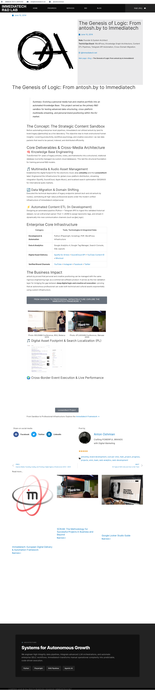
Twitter (87, 264)
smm (91, 460)
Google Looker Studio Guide (116, 535)
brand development (98, 457)
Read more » (16, 553)
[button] (22, 434)
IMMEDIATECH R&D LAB (14, 8)
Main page (82, 58)
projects (84, 460)
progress (136, 457)
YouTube (58, 264)
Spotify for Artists (61, 255)
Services (70, 8)
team (96, 460)
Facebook (78, 264)
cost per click (113, 457)
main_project (125, 457)
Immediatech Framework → (87, 416)
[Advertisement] (120, 129)
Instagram (68, 264)
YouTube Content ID (95, 255)
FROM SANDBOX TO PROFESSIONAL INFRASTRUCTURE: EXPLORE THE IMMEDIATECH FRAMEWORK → (67, 300)
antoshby (85, 457)
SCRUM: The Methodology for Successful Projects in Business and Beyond (75, 532)
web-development (120, 460)
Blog (99, 8)
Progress (52, 8)
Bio (85, 8)
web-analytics (105, 460)
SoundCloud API (78, 255)
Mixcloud (59, 258)
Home (35, 8)
